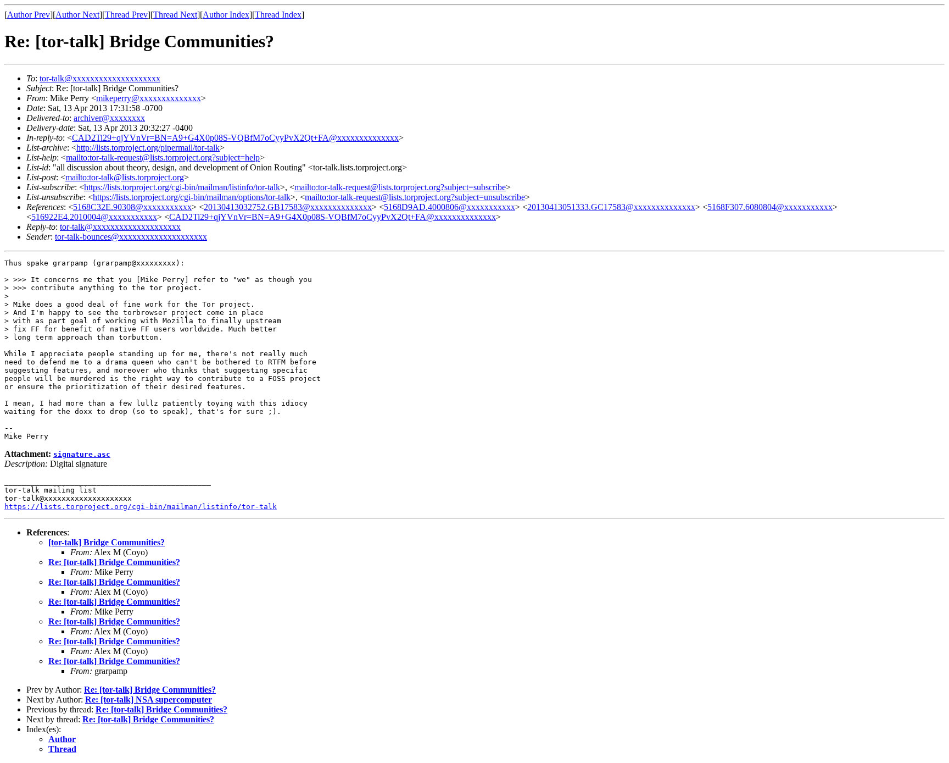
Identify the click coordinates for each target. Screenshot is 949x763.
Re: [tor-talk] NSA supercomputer (148, 699)
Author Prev (28, 14)
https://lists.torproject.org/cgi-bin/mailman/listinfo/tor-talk (182, 187)
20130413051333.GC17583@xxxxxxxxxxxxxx (611, 207)
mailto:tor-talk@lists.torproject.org (124, 177)
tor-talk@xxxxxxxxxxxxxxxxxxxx (100, 78)
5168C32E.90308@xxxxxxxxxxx (132, 207)
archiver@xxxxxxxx (109, 118)
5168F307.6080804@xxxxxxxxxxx (770, 207)
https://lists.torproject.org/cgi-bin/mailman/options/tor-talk (192, 197)
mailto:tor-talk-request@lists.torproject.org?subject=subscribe (400, 187)
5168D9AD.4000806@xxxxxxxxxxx (449, 207)
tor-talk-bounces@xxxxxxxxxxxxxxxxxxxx (131, 236)
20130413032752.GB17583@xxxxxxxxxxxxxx (288, 207)
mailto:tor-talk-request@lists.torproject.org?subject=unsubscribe (415, 197)
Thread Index (278, 14)
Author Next (77, 14)
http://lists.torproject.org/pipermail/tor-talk (148, 147)
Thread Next (175, 14)
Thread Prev (126, 14)
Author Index (226, 14)
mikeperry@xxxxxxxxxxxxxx (148, 98)
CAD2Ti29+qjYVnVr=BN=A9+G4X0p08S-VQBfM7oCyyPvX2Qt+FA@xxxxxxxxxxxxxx (235, 137)
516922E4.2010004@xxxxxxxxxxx (94, 217)
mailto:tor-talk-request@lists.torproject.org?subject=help (163, 157)
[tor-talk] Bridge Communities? (106, 542)
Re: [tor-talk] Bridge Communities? (114, 562)
